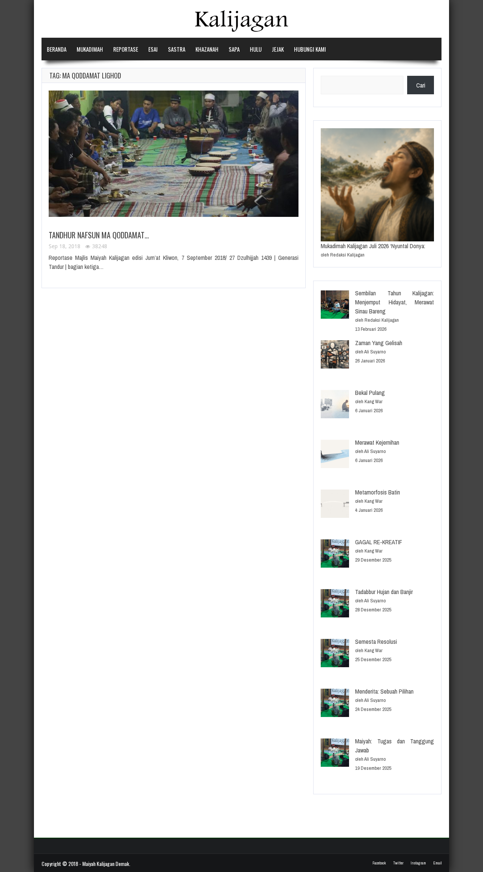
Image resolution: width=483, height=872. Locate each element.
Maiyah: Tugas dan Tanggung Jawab (394, 745)
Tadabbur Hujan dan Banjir (384, 592)
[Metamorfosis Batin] (335, 505)
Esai (153, 49)
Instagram (418, 863)
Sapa (234, 49)
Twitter (398, 863)
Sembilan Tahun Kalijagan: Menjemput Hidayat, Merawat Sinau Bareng (394, 302)
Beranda (56, 49)
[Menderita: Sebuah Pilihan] (335, 704)
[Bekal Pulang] (335, 405)
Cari (420, 85)
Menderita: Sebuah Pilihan (384, 691)
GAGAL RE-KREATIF (378, 542)
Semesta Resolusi (376, 641)
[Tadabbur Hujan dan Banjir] (335, 604)
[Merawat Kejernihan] (335, 455)
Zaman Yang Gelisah (378, 343)
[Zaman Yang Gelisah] (335, 355)
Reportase (125, 49)
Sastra (176, 49)
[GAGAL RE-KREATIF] (335, 554)
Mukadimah (90, 49)
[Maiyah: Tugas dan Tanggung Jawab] (335, 753)
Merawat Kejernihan (377, 442)
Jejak (278, 49)
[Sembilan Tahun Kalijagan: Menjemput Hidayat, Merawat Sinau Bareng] (335, 305)
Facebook (379, 863)
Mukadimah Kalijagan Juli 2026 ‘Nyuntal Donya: (373, 246)
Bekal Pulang (370, 392)
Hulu (255, 49)
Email (437, 863)
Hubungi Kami (310, 49)
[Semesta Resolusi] (335, 654)
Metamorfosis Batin (377, 492)
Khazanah (206, 49)
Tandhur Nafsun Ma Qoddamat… (99, 235)
